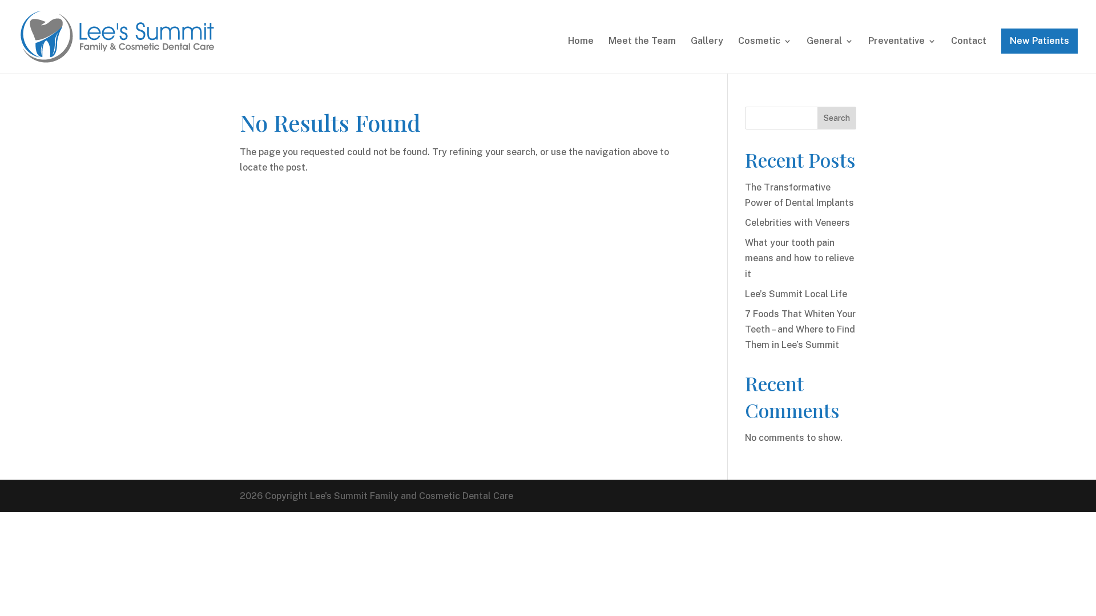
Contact (968, 41)
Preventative (896, 41)
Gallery (707, 41)
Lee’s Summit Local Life (796, 294)
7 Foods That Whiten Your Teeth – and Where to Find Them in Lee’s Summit (800, 329)
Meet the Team (642, 41)
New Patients (1039, 40)
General (824, 41)
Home (581, 41)
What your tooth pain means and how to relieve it (799, 258)
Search (837, 118)
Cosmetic (759, 41)
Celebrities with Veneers (797, 222)
